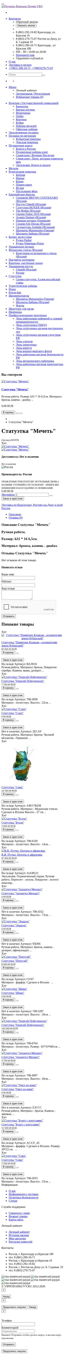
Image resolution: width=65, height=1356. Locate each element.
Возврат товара (18, 1216)
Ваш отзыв (8, 588)
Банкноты (22, 106)
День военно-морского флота (34, 351)
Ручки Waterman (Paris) (30, 243)
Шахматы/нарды (19, 295)
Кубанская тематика (28, 139)
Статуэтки (15, 276)
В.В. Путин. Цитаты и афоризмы (21, 854)
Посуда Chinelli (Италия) (31, 204)
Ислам (20, 187)
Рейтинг (6, 581)
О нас (12, 61)
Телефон (6, 1320)
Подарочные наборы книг (32, 152)
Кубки (20, 122)
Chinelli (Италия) (26, 269)
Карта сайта (16, 1219)
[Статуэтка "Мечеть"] (15, 446)
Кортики (21, 119)
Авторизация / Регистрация (33, 93)
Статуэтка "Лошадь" (14, 925)
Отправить (8, 616)
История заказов (19, 1235)
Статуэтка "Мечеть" (15, 389)
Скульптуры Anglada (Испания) (35, 227)
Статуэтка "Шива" (12, 992)
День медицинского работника (35, 360)
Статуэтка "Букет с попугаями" (20, 1124)
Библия (20, 174)
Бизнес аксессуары (20, 236)
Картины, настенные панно (26, 263)
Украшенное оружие (21, 246)
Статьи (13, 1200)
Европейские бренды (22, 194)
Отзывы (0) (16, 517)
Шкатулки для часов (21, 308)
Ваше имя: (7, 574)
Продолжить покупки (14, 1307)
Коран (19, 181)
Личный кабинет (19, 1231)
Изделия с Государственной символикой (33, 103)
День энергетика (26, 344)
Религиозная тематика (22, 171)
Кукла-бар (15, 292)
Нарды (20, 305)
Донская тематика (27, 142)
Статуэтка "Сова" (12, 787)
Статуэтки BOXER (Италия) (33, 207)
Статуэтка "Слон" (12, 713)
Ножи (12, 289)
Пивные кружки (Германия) (33, 220)
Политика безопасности (23, 1197)
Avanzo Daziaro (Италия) (31, 217)
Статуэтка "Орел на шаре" (17, 1089)
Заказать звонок (26, 25)
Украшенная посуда (21, 266)
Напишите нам (25, 55)
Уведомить (8, 494)
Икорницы (15, 312)
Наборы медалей (26, 125)
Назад (6, 1296)
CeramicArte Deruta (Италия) (33, 223)
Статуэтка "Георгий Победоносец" (22, 681)
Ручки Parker (24, 240)
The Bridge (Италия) (28, 210)
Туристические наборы (23, 285)
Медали (13, 168)
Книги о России (26, 148)
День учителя (24, 341)
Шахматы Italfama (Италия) (32, 233)
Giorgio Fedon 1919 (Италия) (33, 214)
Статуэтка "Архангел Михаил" (20, 893)
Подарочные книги (20, 145)
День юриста (24, 347)
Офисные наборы (27, 129)
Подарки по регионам (22, 135)
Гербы (19, 116)
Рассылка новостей (20, 1241)
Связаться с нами (19, 1213)
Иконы (20, 178)
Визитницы (23, 112)
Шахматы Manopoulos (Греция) (35, 230)
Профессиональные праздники (28, 315)
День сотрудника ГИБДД (31, 325)
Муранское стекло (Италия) (26, 250)
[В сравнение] (21, 413)
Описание (15, 514)
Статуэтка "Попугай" (14, 960)
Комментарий (9, 1327)
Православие (24, 184)
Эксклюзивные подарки (23, 132)
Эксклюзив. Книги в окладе (33, 165)
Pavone (20, 272)
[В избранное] (17, 413)
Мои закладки (17, 1238)
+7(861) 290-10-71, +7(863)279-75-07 (31, 68)
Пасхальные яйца (26, 191)
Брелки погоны (25, 109)
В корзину (8, 652)
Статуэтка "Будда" (12, 822)
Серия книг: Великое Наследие (35, 155)
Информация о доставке (23, 1194)
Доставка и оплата (20, 64)
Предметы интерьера (21, 259)
